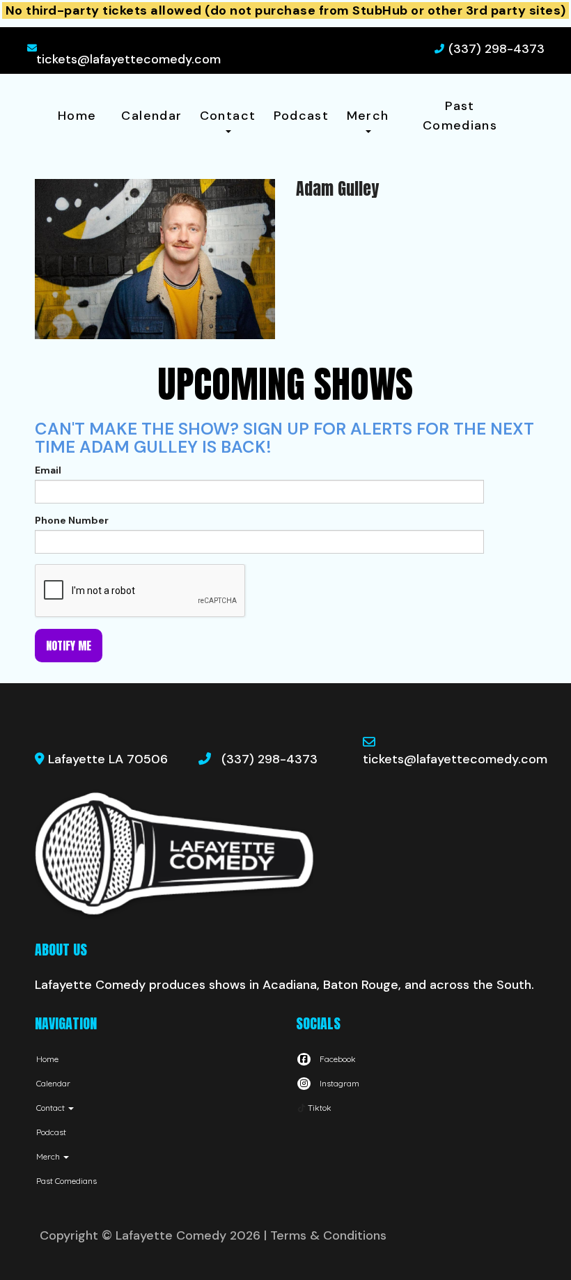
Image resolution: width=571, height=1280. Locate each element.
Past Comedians (460, 115)
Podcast (301, 115)
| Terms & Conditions (325, 1235)
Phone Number (72, 520)
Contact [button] (228, 115)
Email (48, 470)
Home (77, 115)
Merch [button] (368, 115)
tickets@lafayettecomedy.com (128, 59)
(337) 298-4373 (496, 48)
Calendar (151, 115)
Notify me (68, 645)
